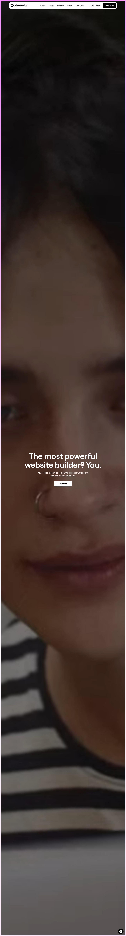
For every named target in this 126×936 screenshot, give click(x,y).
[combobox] (94, 5)
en (90, 5)
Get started (109, 5)
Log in (98, 5)
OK (83, 930)
